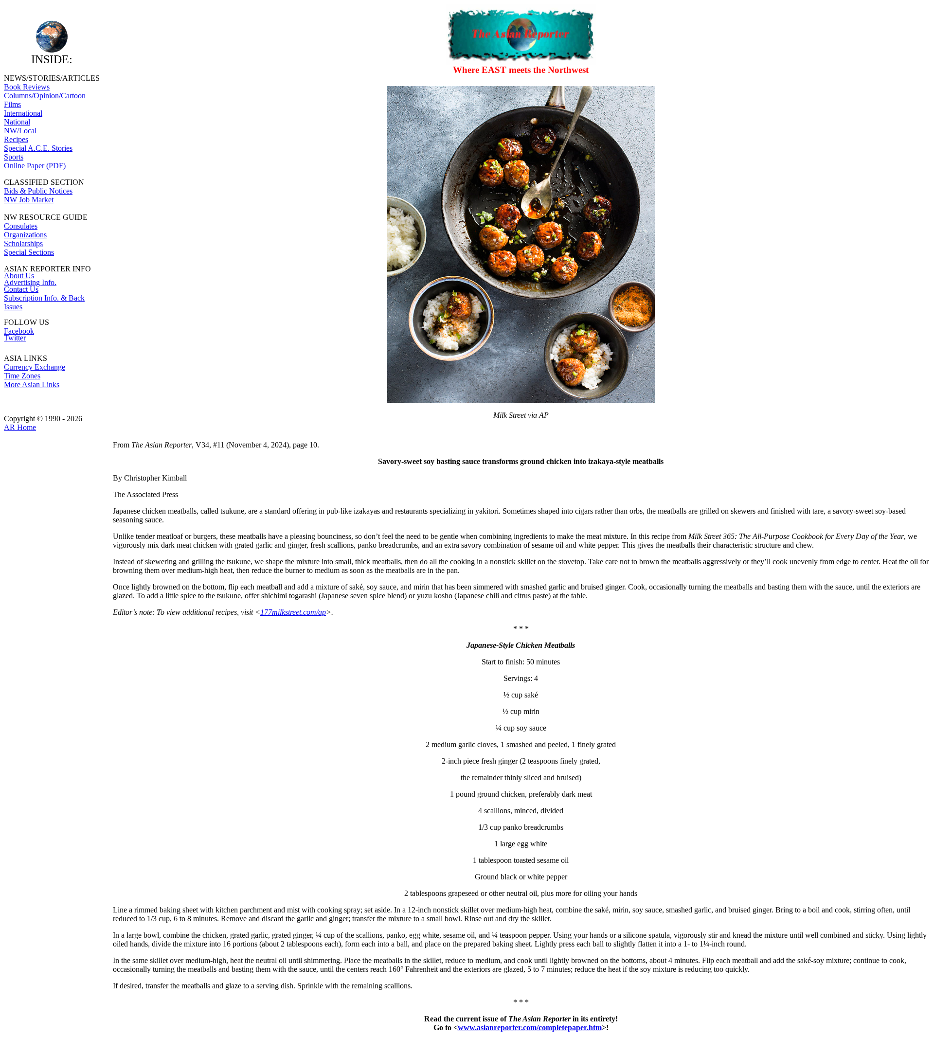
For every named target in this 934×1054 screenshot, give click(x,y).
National (17, 122)
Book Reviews (27, 87)
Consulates (20, 226)
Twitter (15, 338)
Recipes (16, 139)
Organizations (25, 235)
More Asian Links (31, 384)
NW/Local (20, 130)
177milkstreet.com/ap (293, 612)
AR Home (20, 427)
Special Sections (29, 252)
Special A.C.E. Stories (38, 148)
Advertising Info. (30, 282)
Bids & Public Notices (38, 191)
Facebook (19, 331)
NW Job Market (29, 200)
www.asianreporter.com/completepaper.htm (530, 1027)
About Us (19, 275)
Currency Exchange (34, 367)
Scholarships (23, 243)
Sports (13, 157)
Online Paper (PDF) (35, 165)
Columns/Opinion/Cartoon (45, 95)
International (23, 113)
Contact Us (21, 289)
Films (12, 104)
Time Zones (22, 376)
